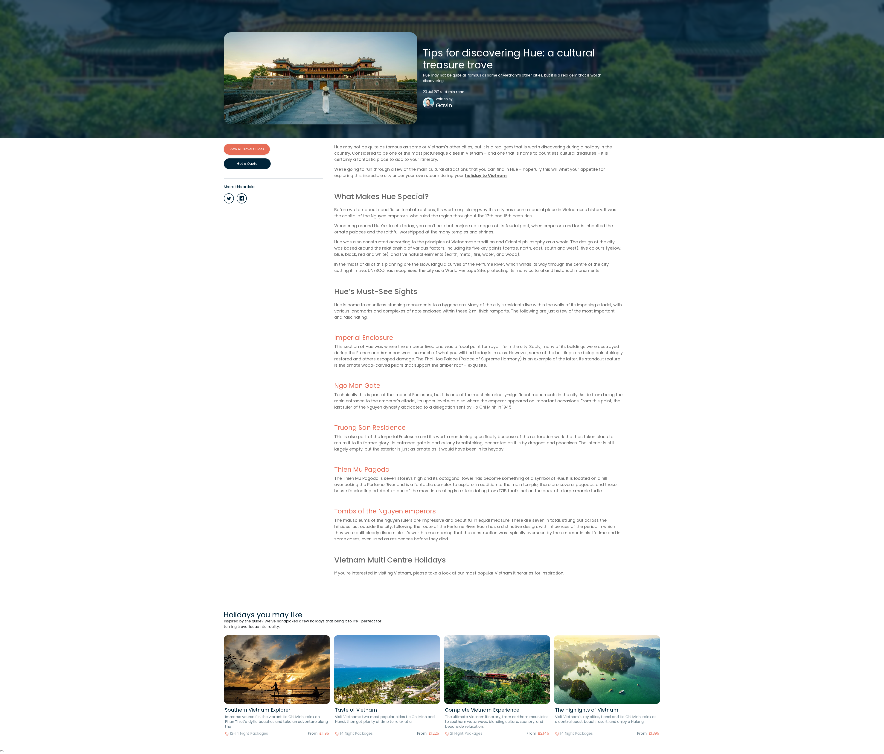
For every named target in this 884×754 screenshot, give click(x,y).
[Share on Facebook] (242, 198)
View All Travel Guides (247, 149)
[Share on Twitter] (229, 198)
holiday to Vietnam (486, 175)
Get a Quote (247, 163)
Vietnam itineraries (514, 573)
